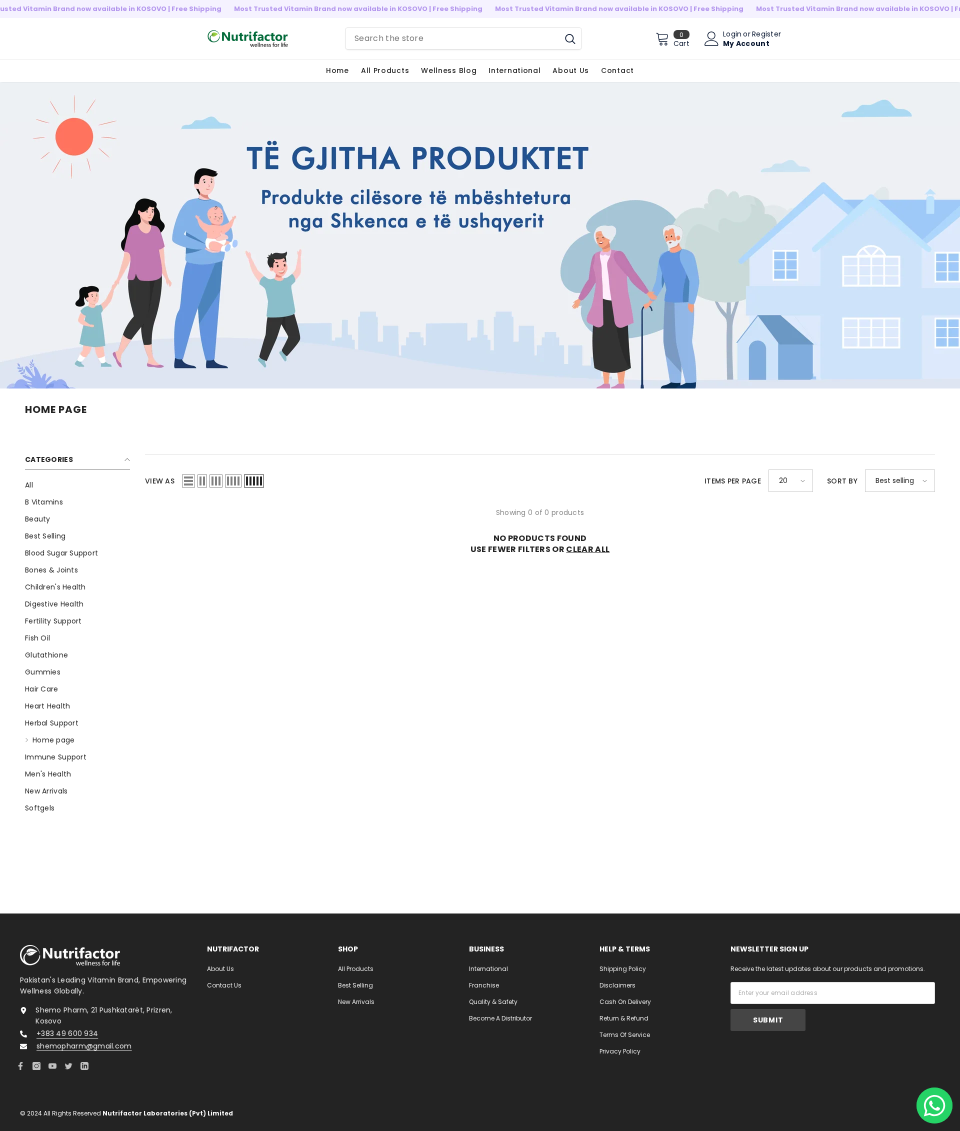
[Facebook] (21, 1066)
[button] (188, 481)
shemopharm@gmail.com (84, 1046)
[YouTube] (53, 1066)
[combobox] (452, 38)
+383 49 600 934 (67, 1033)
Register (766, 34)
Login (732, 34)
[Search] (463, 39)
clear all (588, 549)
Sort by (842, 481)
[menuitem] (77, 485)
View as (159, 481)
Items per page (732, 481)
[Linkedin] (85, 1066)
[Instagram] (37, 1066)
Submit (768, 1020)
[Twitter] (69, 1066)
